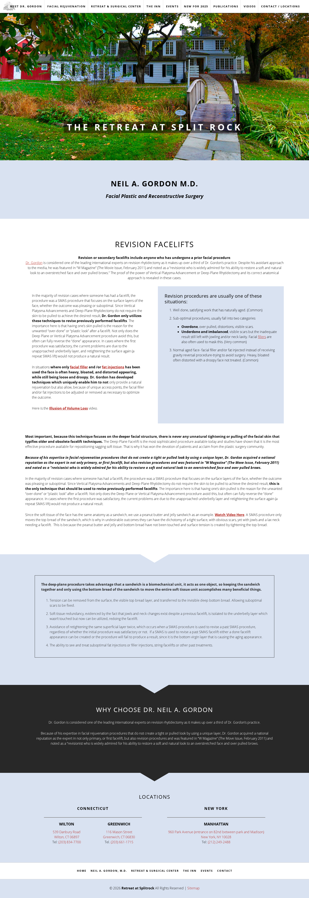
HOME (81, 871)
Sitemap (193, 888)
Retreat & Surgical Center (155, 871)
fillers (262, 336)
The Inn (190, 871)
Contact (224, 871)
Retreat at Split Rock (13, 6)
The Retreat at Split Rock (154, 127)
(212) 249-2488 (219, 842)
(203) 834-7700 (69, 842)
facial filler (79, 367)
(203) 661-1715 (122, 842)
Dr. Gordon (34, 262)
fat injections (113, 367)
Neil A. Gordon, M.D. (109, 871)
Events (207, 871)
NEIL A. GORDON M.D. (154, 183)
